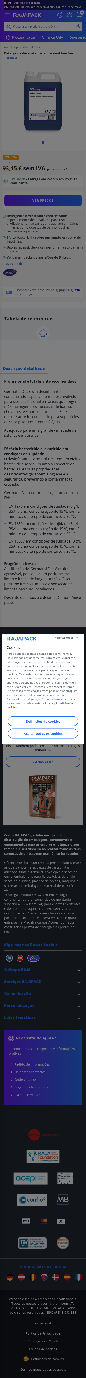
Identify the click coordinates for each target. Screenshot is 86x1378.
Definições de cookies (43, 721)
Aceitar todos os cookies (43, 733)
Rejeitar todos (64, 637)
